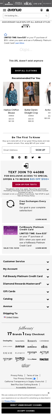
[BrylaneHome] (32, 359)
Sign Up (40, 150)
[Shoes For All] (20, 359)
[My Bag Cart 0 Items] (47, 9)
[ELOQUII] (20, 352)
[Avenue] (20, 346)
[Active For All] (44, 352)
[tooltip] (9, 3)
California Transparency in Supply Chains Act (25, 382)
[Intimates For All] (7, 359)
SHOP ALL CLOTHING (26, 71)
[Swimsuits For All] (32, 353)
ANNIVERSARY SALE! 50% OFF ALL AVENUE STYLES (26, 22)
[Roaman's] (32, 340)
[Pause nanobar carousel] (22, 27)
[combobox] (26, 15)
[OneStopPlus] (7, 340)
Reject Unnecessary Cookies (26, 405)
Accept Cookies (26, 411)
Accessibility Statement (26, 388)
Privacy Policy (10, 401)
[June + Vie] (7, 353)
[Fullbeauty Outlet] (26, 365)
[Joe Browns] (32, 346)
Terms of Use (33, 375)
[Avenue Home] (15, 10)
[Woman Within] (20, 340)
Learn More (19, 43)
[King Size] (44, 359)
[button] (41, 9)
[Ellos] (44, 346)
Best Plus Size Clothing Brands (24, 385)
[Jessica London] (7, 346)
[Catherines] (44, 340)
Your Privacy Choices (22, 378)
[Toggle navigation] (5, 10)
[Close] (48, 392)
